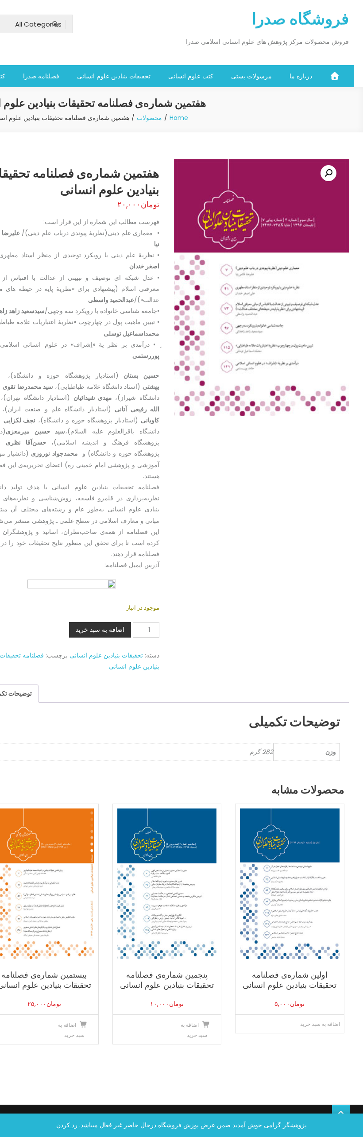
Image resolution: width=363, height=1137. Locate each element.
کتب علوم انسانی (190, 76)
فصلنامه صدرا (41, 76)
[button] (328, 173)
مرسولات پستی (251, 76)
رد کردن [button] (66, 1125)
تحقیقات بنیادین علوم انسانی (114, 76)
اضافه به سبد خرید (100, 629)
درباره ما (301, 76)
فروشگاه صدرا (300, 19)
